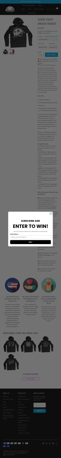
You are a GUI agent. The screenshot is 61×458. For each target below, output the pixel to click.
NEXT (30, 242)
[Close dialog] (51, 213)
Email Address (14, 234)
